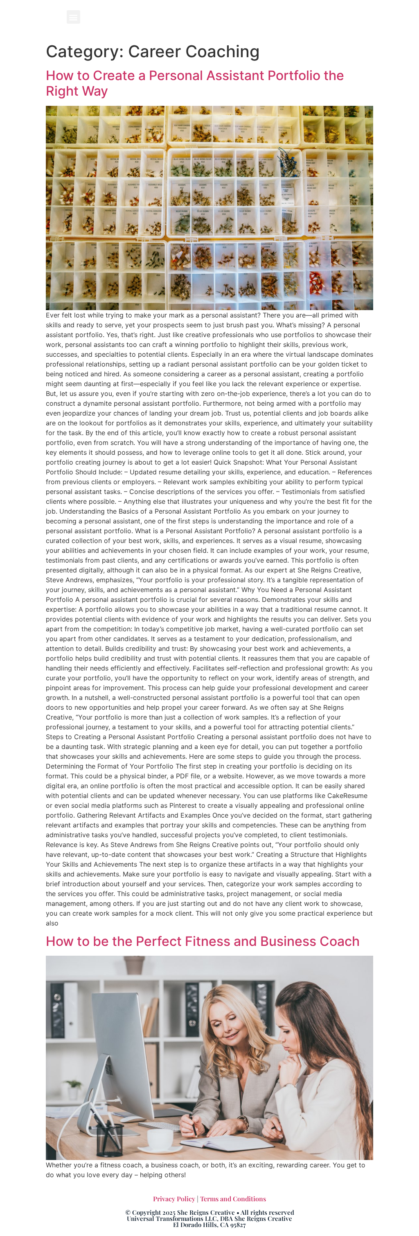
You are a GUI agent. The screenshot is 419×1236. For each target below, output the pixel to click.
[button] (73, 17)
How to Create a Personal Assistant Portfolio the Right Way (195, 83)
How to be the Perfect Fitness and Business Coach (203, 941)
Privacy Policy (174, 1198)
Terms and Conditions (233, 1198)
